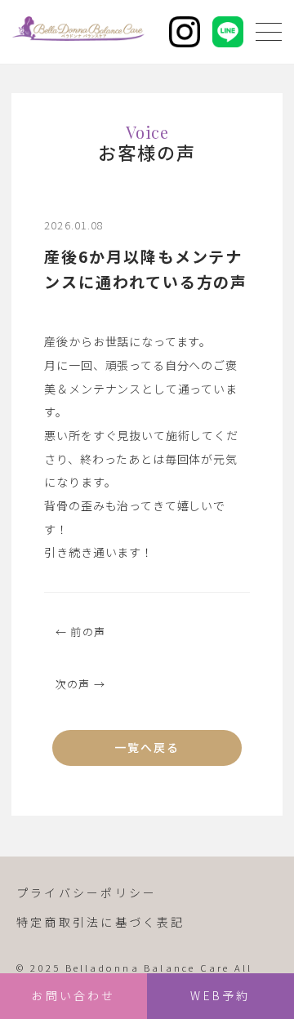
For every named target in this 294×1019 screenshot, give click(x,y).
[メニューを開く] (269, 32)
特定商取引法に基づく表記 (100, 922)
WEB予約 (220, 995)
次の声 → (80, 684)
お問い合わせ (73, 995)
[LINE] (227, 31)
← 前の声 (80, 631)
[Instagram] (184, 31)
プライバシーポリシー (86, 892)
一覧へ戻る (146, 747)
